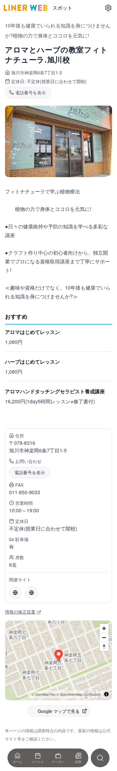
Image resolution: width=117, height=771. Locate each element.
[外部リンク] (15, 592)
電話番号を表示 (29, 472)
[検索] (100, 758)
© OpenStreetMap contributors (78, 694)
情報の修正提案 (20, 612)
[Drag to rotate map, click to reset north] (104, 646)
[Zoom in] (104, 628)
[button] (59, 655)
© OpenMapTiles (44, 694)
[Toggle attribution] (106, 694)
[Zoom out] (104, 637)
